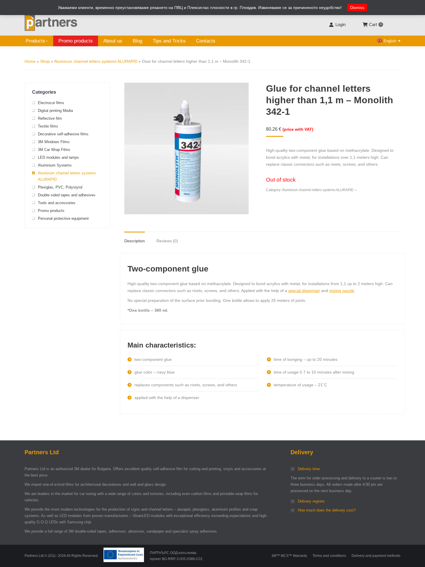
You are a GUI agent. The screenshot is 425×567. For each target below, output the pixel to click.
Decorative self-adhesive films (63, 134)
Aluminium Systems (55, 165)
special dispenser (304, 290)
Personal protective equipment (63, 218)
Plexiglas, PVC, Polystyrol (60, 187)
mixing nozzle (341, 290)
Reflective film (50, 118)
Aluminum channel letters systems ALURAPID (95, 61)
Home (30, 61)
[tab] (134, 238)
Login (340, 24)
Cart (375, 24)
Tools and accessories (56, 203)
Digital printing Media (55, 110)
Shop (45, 61)
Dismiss (357, 7)
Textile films (48, 126)
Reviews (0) (167, 241)
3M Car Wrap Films (54, 149)
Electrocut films (51, 103)
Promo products (51, 210)
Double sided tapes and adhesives (66, 195)
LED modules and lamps (58, 157)
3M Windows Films (54, 142)
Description (134, 241)
